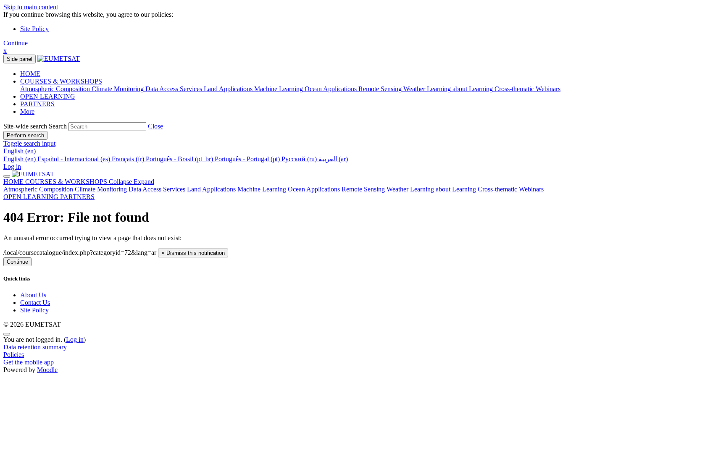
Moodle (47, 369)
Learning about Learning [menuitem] (461, 88)
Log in (12, 166)
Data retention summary (35, 347)
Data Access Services (157, 189)
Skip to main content (30, 6)
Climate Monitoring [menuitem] (118, 88)
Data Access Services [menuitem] (174, 88)
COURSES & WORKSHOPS (89, 181)
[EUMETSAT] (33, 174)
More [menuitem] (27, 111)
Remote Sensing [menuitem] (380, 88)
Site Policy (34, 28)
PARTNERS (77, 196)
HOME (14, 181)
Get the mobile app (28, 362)
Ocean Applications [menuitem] (331, 88)
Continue (15, 43)
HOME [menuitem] (30, 73)
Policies (13, 354)
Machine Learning (261, 189)
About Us (33, 295)
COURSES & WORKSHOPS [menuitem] (61, 81)
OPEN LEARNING (31, 196)
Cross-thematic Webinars (511, 189)
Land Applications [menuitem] (229, 88)
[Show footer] (6, 334)
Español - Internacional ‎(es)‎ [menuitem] (74, 158)
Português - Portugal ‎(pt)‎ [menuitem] (248, 158)
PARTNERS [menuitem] (37, 103)
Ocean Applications (314, 189)
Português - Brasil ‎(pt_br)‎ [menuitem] (180, 158)
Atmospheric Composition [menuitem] (56, 88)
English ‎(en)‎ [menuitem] (20, 158)
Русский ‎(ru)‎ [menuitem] (299, 158)
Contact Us (35, 302)
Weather (397, 189)
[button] (155, 126)
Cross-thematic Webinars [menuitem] (527, 88)
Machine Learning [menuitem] (279, 88)
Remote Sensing (363, 189)
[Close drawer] (6, 176)
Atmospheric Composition (38, 189)
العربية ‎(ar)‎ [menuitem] (333, 158)
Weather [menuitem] (415, 88)
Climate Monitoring (101, 189)
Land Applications (211, 189)
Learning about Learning (443, 189)
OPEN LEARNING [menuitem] (47, 96)
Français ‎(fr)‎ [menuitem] (129, 158)
